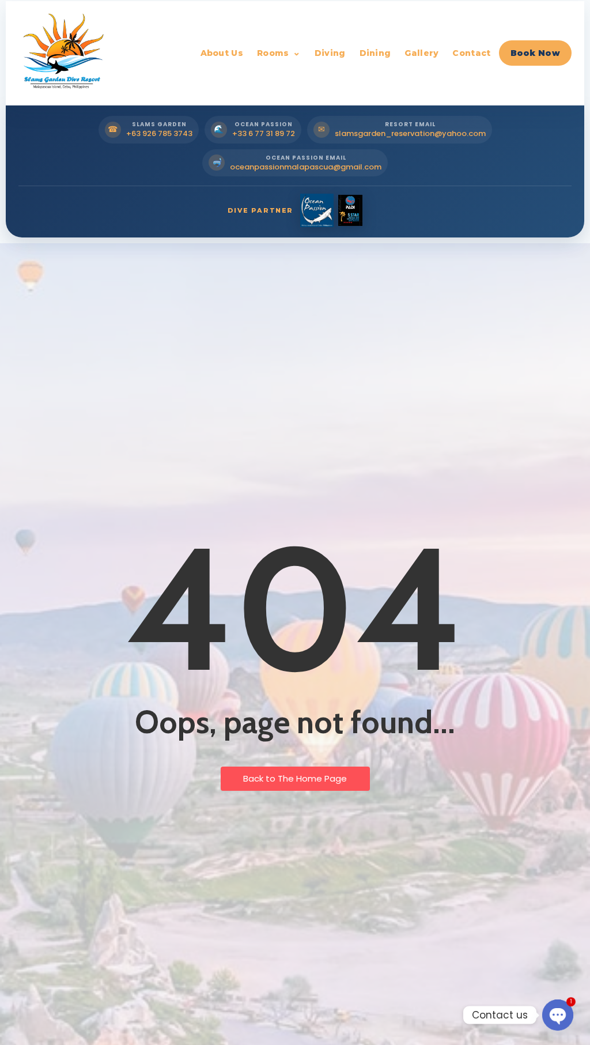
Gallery (421, 53)
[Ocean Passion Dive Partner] (317, 210)
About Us (222, 53)
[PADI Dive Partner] (350, 210)
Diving (330, 53)
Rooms (273, 53)
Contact (471, 53)
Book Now (535, 53)
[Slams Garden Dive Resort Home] (61, 53)
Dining (375, 53)
